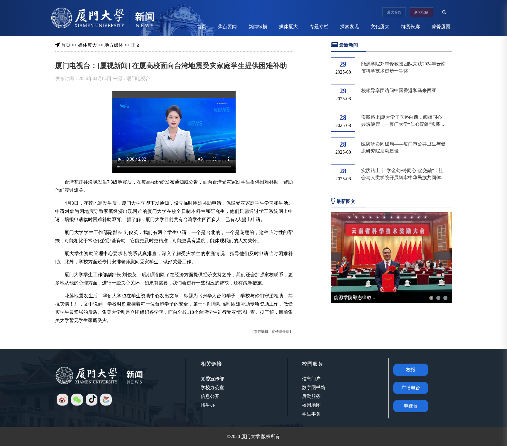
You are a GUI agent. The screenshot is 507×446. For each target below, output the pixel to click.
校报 (410, 369)
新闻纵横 (258, 26)
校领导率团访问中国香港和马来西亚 (398, 90)
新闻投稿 (421, 12)
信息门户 (311, 378)
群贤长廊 (410, 26)
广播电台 (410, 387)
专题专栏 (319, 26)
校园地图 (311, 405)
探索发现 (349, 26)
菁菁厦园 (441, 26)
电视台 (411, 405)
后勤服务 (311, 396)
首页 (201, 26)
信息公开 (210, 396)
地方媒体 (113, 45)
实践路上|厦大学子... (355, 297)
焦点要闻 (227, 26)
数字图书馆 (313, 387)
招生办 (208, 405)
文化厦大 (380, 26)
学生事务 (311, 413)
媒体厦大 (288, 26)
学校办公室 (212, 387)
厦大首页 (394, 12)
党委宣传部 (212, 378)
